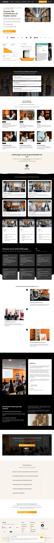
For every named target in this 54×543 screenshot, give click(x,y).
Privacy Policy (12, 541)
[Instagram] (49, 1)
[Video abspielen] (38, 15)
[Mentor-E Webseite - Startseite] (5, 1)
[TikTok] (51, 1)
